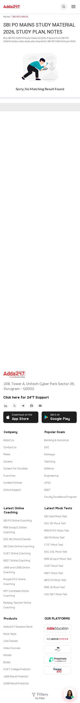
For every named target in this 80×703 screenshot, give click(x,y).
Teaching (49, 461)
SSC (46, 447)
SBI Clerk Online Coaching (18, 546)
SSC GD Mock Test (55, 523)
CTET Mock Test (53, 544)
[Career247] (57, 670)
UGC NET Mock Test (55, 594)
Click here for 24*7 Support (26, 397)
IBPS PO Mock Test (55, 580)
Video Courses (11, 648)
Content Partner (12, 482)
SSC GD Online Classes (17, 539)
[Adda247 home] (11, 6)
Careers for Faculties (15, 468)
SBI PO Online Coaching (17, 520)
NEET (47, 490)
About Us (8, 440)
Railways (49, 454)
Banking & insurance (56, 440)
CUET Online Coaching (17, 553)
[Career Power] (57, 639)
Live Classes (10, 641)
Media (6, 454)
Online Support (12, 490)
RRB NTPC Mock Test (56, 530)
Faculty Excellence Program (60, 497)
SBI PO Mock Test (54, 537)
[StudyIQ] (57, 649)
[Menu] (73, 6)
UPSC (47, 482)
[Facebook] (31, 405)
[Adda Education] (57, 628)
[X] (14, 405)
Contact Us (10, 447)
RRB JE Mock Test (54, 587)
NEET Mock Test (53, 573)
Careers (8, 461)
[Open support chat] (69, 694)
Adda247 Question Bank (17, 626)
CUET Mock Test (53, 566)
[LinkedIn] (5, 405)
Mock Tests (9, 634)
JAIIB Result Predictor (16, 676)
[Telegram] (23, 405)
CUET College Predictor (17, 669)
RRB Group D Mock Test (57, 559)
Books (6, 662)
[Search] (63, 6)
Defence (49, 468)
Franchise (9, 475)
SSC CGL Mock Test (55, 551)
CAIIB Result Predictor (16, 683)
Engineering (51, 475)
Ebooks (7, 655)
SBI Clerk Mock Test (55, 516)
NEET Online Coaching (16, 560)
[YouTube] (40, 405)
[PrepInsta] (57, 660)
